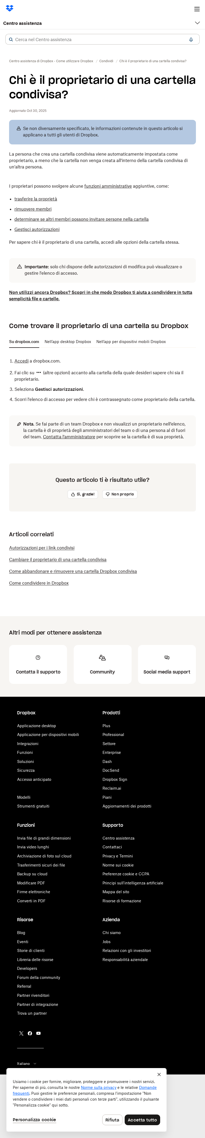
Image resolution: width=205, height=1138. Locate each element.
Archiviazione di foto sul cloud (44, 856)
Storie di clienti (31, 950)
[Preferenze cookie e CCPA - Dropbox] (86, 1100)
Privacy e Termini (117, 856)
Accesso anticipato (34, 779)
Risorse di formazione (121, 901)
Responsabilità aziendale (125, 959)
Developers (27, 968)
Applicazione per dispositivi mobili (48, 734)
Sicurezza (26, 770)
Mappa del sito (115, 891)
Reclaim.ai (111, 788)
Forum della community (38, 977)
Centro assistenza (22, 23)
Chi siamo (111, 932)
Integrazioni (27, 743)
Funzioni (25, 752)
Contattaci (112, 847)
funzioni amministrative (108, 186)
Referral (24, 986)
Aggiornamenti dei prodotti (126, 806)
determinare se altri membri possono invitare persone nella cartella (81, 219)
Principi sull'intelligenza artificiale (132, 883)
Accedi (21, 361)
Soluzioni (25, 761)
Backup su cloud (32, 874)
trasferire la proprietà (35, 199)
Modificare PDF (31, 883)
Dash (107, 761)
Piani (107, 797)
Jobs (106, 941)
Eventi (22, 941)
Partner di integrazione (37, 1004)
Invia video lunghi (33, 847)
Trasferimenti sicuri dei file (41, 865)
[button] (11, 39)
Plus (106, 725)
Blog (21, 932)
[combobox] (102, 39)
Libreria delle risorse (35, 959)
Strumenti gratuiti (33, 806)
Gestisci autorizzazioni (37, 229)
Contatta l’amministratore (69, 436)
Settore (109, 743)
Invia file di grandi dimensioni (44, 838)
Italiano (23, 1063)
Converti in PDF (31, 901)
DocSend (110, 770)
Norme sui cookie (118, 865)
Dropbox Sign (114, 779)
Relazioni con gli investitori (126, 950)
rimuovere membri (33, 209)
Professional (113, 734)
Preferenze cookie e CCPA (125, 874)
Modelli (23, 797)
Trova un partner (32, 1013)
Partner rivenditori (33, 995)
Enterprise (111, 752)
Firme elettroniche (33, 891)
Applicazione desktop (36, 725)
